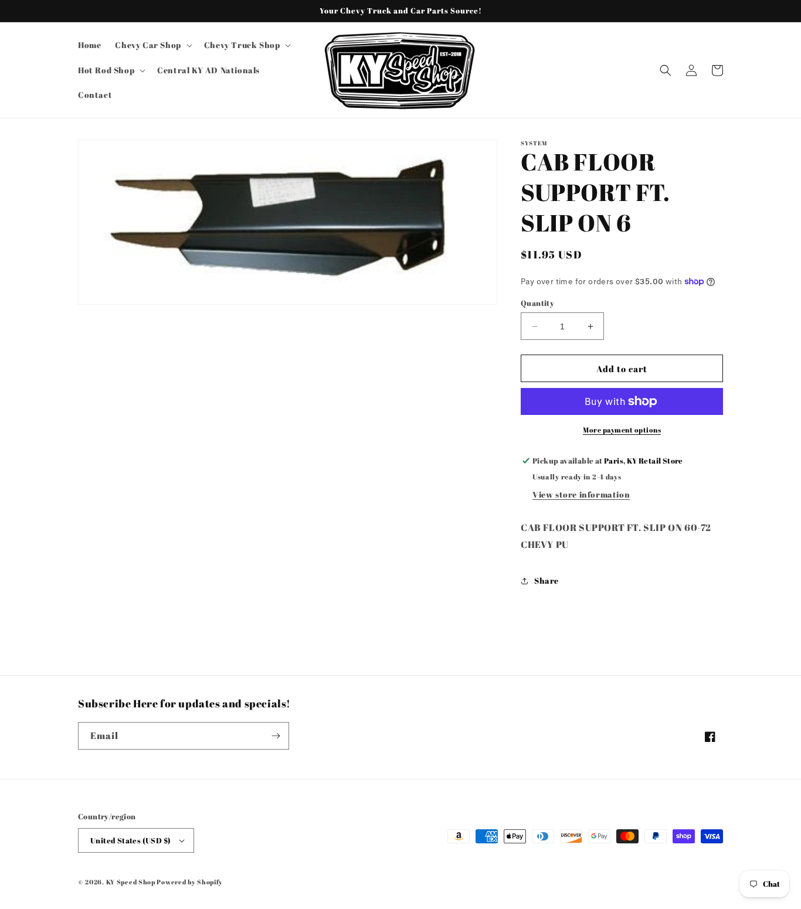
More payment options (622, 429)
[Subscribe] (276, 736)
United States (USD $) (130, 840)
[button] (152, 45)
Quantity (537, 303)
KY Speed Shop (130, 881)
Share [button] (546, 580)
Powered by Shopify (190, 881)
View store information (581, 494)
